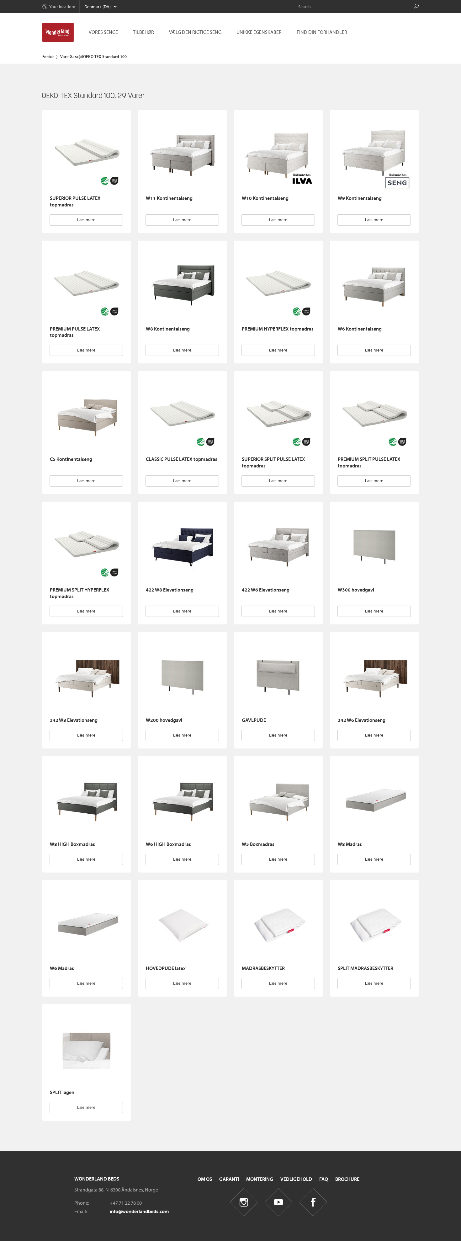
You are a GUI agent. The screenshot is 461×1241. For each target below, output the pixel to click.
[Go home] (58, 32)
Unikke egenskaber (259, 32)
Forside (48, 56)
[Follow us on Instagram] (244, 1202)
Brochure (347, 1179)
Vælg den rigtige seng (195, 32)
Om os (205, 1179)
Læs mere (86, 219)
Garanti (229, 1179)
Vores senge (103, 32)
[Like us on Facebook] (313, 1202)
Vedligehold (296, 1179)
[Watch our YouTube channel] (278, 1202)
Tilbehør (143, 32)
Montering (259, 1179)
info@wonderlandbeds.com (139, 1211)
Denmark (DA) (97, 6)
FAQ (323, 1179)
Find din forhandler (322, 32)
